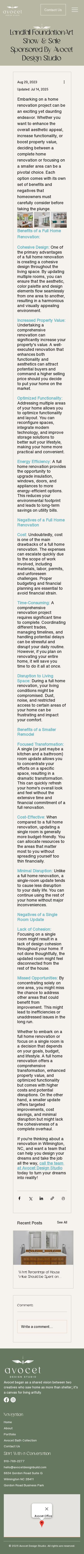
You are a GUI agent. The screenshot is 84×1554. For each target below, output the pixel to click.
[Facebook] (6, 1399)
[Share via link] (52, 1198)
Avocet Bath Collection (20, 1440)
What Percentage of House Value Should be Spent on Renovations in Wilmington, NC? (42, 1274)
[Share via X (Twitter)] (30, 1198)
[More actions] (64, 82)
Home (8, 1422)
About (8, 1428)
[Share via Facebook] (19, 1198)
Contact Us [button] (12, 1446)
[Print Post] (63, 1198)
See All (62, 1222)
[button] (53, 9)
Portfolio (10, 1434)
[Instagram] (13, 1399)
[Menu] (75, 9)
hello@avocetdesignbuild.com (25, 1467)
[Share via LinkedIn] (41, 1198)
